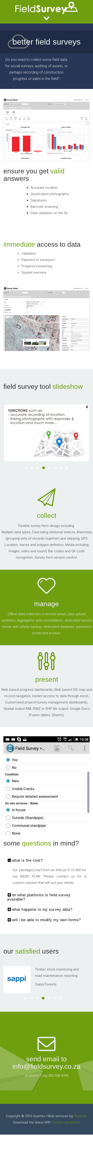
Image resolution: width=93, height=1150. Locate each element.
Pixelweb (80, 1116)
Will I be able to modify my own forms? (46, 920)
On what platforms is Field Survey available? (38, 897)
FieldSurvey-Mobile (65, 1122)
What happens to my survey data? (42, 909)
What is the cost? (27, 860)
